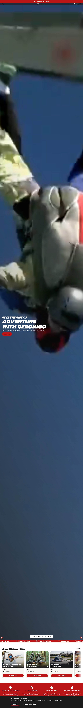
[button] (1, 638)
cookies (60, 700)
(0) (80, 4)
